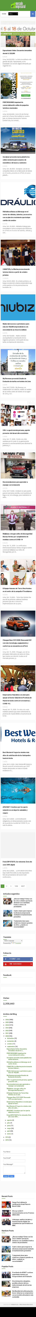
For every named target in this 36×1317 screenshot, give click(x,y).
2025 (7, 1022)
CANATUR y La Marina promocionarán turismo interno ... (19, 1067)
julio (8, 1123)
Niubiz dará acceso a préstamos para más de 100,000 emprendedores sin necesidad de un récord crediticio (16, 327)
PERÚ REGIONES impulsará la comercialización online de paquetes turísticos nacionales (16, 105)
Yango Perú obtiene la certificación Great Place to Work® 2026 (21, 1204)
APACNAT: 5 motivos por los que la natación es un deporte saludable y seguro (15, 810)
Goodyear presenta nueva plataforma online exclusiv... (19, 1058)
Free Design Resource (26, 1304)
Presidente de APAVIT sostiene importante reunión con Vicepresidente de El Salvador (22, 1274)
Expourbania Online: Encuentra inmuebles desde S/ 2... (17, 1049)
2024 (7, 1025)
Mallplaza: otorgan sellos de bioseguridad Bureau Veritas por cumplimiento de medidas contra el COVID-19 (17, 537)
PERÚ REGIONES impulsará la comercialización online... (16, 1054)
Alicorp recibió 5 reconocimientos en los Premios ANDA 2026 (23, 1213)
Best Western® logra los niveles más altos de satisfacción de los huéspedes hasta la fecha (16, 755)
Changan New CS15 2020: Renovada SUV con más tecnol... (18, 1098)
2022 (7, 1030)
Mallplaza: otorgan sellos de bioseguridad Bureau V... (16, 1089)
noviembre (10, 1041)
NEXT (23, 886)
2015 (7, 1140)
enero (9, 1134)
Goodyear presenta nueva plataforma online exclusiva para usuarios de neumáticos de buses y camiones (16, 160)
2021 (7, 1033)
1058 (16, 886)
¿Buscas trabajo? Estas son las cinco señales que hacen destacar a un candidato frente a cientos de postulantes (23, 902)
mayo (9, 1128)
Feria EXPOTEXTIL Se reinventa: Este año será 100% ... (19, 1116)
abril (8, 1131)
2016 (7, 1137)
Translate (18, 943)
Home (4, 14)
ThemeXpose (14, 1304)
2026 (7, 1019)
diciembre (10, 1038)
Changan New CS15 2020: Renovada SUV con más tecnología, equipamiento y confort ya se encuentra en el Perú (17, 643)
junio (9, 1125)
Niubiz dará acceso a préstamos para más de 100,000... (19, 1072)
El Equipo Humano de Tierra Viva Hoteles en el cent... (17, 1094)
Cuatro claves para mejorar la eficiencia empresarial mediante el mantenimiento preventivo (23, 1249)
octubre (10, 1044)
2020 (7, 1036)
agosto (9, 1120)
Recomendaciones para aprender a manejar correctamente (18, 1085)
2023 (7, 1028)
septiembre (11, 1046)
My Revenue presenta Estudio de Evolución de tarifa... (17, 1076)
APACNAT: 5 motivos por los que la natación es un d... (18, 1111)
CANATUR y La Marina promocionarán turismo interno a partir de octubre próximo (16, 272)
